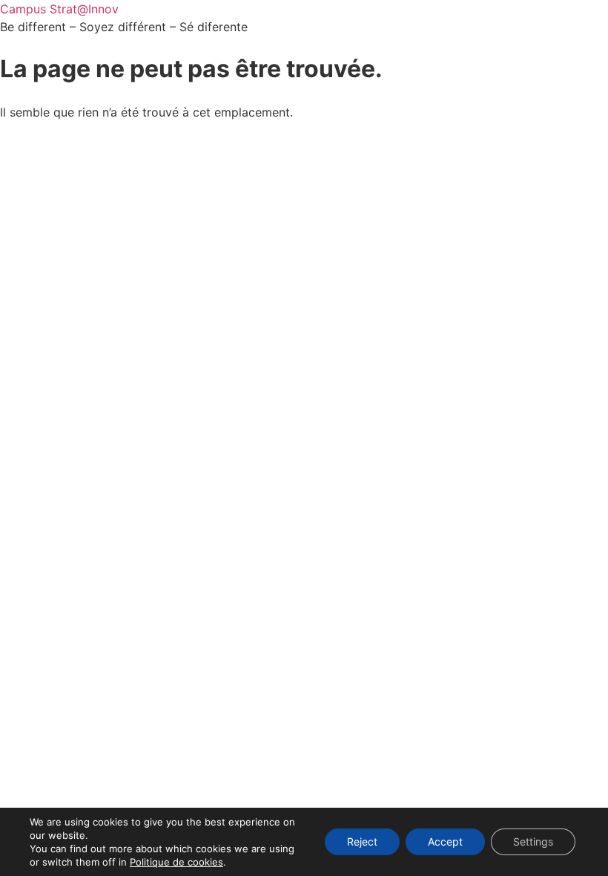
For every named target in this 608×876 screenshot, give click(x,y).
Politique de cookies (176, 862)
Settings (533, 841)
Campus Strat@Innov (59, 8)
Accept (445, 841)
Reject (362, 841)
